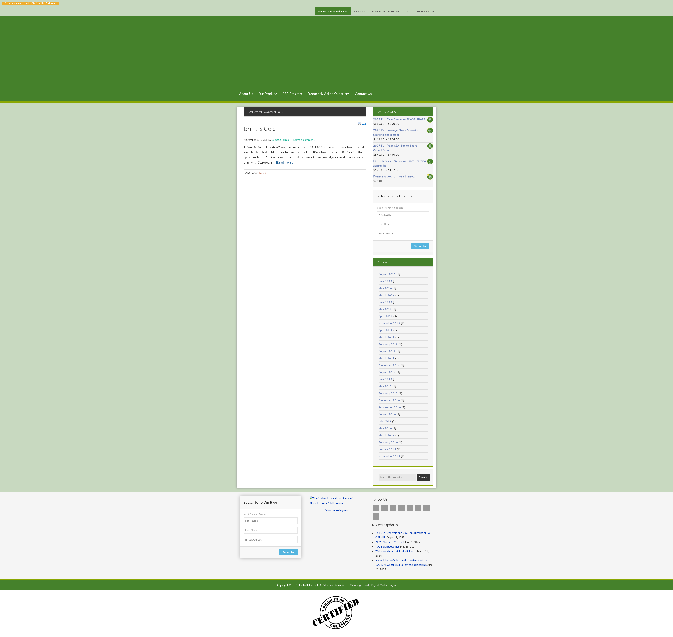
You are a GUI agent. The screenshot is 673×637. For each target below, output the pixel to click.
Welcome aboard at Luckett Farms (395, 551)
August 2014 (387, 414)
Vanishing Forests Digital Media (368, 585)
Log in (392, 585)
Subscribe (420, 246)
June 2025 (385, 281)
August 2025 (387, 274)
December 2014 (389, 400)
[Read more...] (285, 162)
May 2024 (385, 288)
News (262, 173)
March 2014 (387, 435)
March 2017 (386, 358)
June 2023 (385, 302)
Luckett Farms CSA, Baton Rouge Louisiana (254, 57)
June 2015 (385, 379)
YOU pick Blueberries (387, 546)
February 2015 (388, 393)
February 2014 (388, 442)
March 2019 (387, 337)
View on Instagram (336, 510)
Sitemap (328, 585)
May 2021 (385, 309)
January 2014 (387, 449)
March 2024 (387, 295)
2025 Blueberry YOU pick (389, 542)
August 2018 (387, 351)
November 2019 (389, 323)
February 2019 (388, 344)
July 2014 (385, 421)
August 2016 (387, 372)
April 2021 (386, 316)
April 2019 (386, 330)
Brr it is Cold (260, 128)
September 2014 (390, 407)
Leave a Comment (304, 139)
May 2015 (385, 386)
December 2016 (389, 365)
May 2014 (385, 428)
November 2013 (389, 456)
